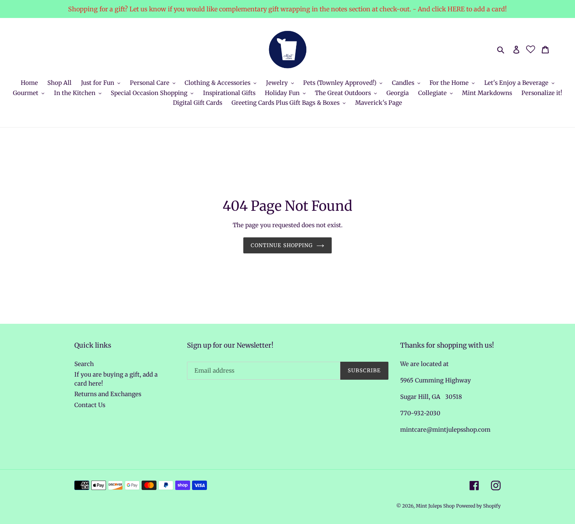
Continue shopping (282, 245)
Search (84, 364)
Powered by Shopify (478, 506)
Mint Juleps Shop (435, 506)
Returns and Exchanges (107, 394)
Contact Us (89, 405)
